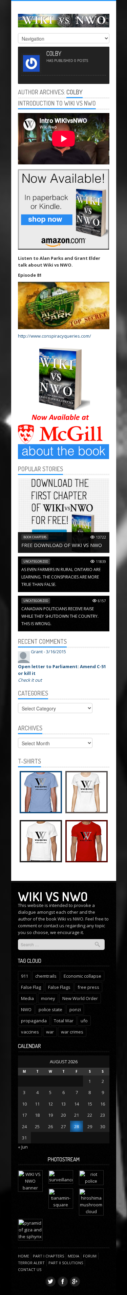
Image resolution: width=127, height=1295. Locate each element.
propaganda (34, 1021)
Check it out (30, 680)
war (50, 1032)
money (48, 998)
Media (27, 998)
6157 (102, 600)
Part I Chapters (48, 1255)
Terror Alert (31, 1262)
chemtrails (46, 976)
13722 (101, 537)
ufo (84, 1021)
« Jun (23, 1147)
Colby (74, 92)
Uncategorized (35, 561)
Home (23, 1255)
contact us (53, 926)
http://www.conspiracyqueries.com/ (54, 336)
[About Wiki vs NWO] (63, 451)
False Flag (31, 987)
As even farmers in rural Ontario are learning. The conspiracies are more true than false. (61, 577)
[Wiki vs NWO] (63, 19)
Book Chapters (34, 537)
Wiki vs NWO (53, 896)
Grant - (48, 652)
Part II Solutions (65, 1262)
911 (24, 976)
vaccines (30, 1032)
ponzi (75, 1009)
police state (50, 1009)
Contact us (29, 1269)
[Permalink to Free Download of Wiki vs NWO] (63, 515)
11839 (101, 561)
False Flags (59, 987)
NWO (26, 1009)
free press (88, 987)
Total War (63, 1021)
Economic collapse (82, 976)
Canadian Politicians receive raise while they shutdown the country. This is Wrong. (60, 616)
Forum (90, 1255)
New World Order (80, 998)
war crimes (72, 1032)
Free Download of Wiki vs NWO (61, 545)
